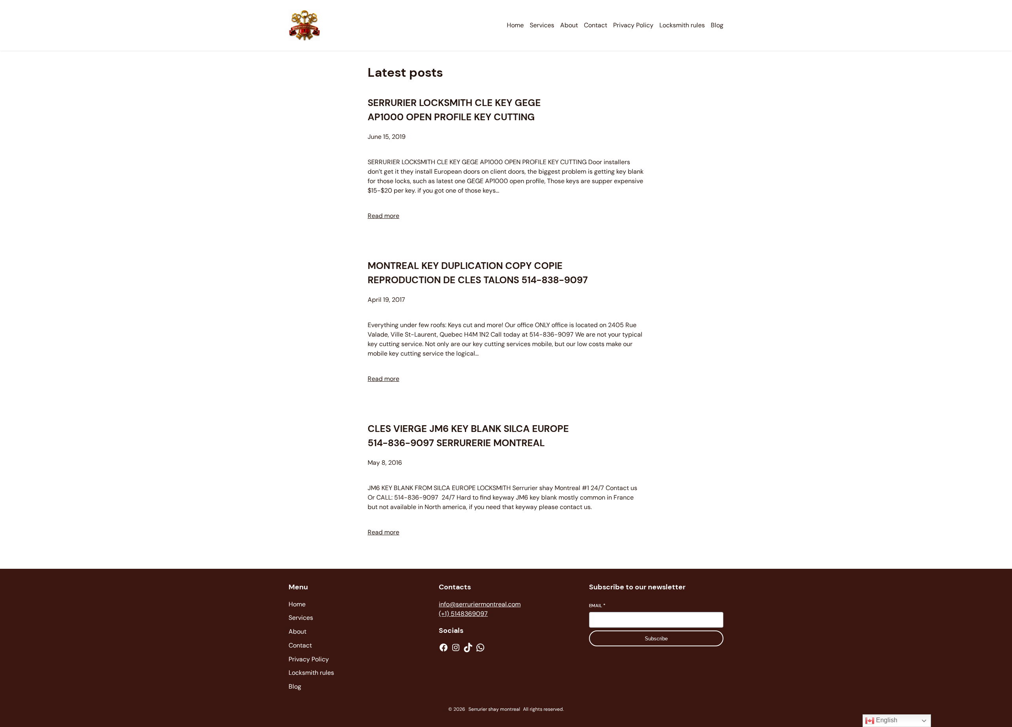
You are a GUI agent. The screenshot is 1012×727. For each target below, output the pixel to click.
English (885, 720)
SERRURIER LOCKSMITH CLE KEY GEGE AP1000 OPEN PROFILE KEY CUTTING (454, 110)
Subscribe (656, 639)
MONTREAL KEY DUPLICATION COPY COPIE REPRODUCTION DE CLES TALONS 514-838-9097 (478, 272)
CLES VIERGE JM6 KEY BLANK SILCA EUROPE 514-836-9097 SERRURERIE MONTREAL (468, 435)
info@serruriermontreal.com (480, 604)
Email (597, 605)
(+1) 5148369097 (463, 614)
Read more (383, 216)
